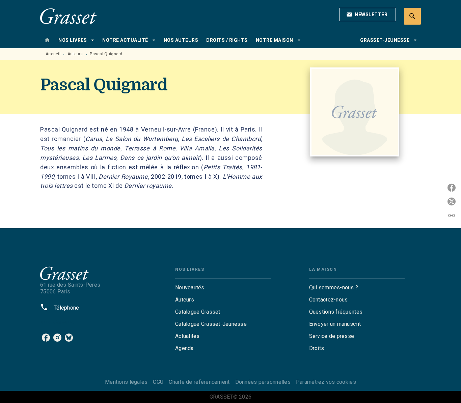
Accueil (53, 54)
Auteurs (75, 54)
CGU (158, 382)
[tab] (47, 40)
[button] (367, 14)
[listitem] (46, 337)
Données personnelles (263, 382)
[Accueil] (68, 16)
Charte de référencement (199, 382)
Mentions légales (126, 382)
